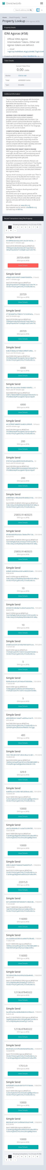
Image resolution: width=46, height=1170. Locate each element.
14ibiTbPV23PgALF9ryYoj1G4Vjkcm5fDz (19, 909)
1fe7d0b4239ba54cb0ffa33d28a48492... (20, 975)
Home (4, 17)
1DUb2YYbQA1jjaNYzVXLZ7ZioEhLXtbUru (20, 287)
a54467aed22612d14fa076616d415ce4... (20, 645)
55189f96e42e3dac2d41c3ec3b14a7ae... (20, 241)
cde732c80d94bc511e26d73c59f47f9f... (20, 828)
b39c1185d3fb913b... (30, 56)
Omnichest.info (13, 3)
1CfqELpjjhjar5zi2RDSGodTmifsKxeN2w (19, 689)
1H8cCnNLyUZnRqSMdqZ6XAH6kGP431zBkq (21, 505)
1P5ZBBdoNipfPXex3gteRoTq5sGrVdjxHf (20, 358)
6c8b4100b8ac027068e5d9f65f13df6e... (20, 351)
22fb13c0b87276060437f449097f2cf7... (19, 865)
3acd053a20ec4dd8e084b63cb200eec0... (20, 1012)
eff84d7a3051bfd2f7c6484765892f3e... (19, 277)
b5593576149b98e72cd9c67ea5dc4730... (20, 608)
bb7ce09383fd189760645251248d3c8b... (20, 902)
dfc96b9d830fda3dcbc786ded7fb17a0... (20, 535)
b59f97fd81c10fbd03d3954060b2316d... (20, 498)
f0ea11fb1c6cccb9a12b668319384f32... (19, 388)
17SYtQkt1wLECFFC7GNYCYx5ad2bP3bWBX (21, 652)
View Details (23, 265)
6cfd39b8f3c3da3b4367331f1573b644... (20, 1086)
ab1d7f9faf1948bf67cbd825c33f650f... (19, 424)
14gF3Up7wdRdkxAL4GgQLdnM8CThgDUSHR (25, 51)
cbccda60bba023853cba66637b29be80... (20, 939)
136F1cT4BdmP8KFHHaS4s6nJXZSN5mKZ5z (21, 395)
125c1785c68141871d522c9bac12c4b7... (20, 755)
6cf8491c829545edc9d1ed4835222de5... (20, 571)
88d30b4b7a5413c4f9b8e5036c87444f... (20, 1122)
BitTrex (20, 209)
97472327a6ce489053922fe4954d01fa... (20, 461)
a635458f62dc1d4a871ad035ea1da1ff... (20, 718)
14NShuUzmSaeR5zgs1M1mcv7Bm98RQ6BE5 (21, 762)
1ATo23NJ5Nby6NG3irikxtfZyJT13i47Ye (19, 983)
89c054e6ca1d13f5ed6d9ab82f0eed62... (20, 1049)
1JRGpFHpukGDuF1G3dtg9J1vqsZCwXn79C (21, 250)
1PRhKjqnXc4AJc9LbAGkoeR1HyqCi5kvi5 (20, 248)
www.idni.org (25, 205)
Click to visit (22, 76)
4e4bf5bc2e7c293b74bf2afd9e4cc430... (20, 792)
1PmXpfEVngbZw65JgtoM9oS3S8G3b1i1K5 (20, 764)
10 (11, 230)
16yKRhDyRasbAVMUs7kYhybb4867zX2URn (21, 1019)
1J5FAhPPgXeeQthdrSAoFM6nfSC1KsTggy (20, 727)
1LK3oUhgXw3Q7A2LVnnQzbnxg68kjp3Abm (21, 799)
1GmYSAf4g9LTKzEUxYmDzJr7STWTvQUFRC (21, 542)
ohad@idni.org (31, 207)
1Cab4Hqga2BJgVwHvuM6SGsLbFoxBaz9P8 (21, 836)
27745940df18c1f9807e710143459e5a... (20, 314)
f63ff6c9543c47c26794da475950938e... (19, 681)
